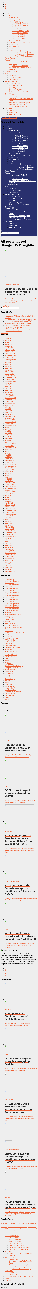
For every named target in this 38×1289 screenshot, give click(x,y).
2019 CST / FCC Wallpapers (22, 52)
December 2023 (10, 398)
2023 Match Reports (20, 37)
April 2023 (8, 412)
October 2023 (9, 401)
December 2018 (10, 508)
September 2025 (10, 359)
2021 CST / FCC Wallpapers (22, 56)
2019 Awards (9, 590)
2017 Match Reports (20, 25)
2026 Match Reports (12, 610)
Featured (9, 1223)
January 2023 (9, 418)
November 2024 (10, 377)
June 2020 (8, 475)
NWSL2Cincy (9, 664)
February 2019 (10, 505)
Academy (8, 612)
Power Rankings (10, 677)
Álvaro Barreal (31, 1227)
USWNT (8, 699)
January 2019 (9, 506)
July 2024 (8, 385)
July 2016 (8, 562)
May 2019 (8, 499)
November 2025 (10, 355)
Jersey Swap (13, 64)
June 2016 (8, 564)
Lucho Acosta (18, 1225)
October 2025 (9, 357)
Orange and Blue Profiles (13, 668)
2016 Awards (9, 579)
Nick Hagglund (10, 1228)
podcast (34, 1223)
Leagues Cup (14, 44)
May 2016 (8, 566)
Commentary (14, 79)
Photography (9, 671)
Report (25, 1227)
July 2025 (8, 363)
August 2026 (9, 339)
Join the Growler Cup (17, 105)
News (7, 662)
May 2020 (8, 477)
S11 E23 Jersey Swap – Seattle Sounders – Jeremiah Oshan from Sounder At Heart (18, 322)
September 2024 (10, 381)
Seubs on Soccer (10, 686)
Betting (7, 621)
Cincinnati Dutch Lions (17, 85)
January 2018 (9, 529)
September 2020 (10, 470)
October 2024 (9, 379)
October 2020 (9, 468)
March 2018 (9, 525)
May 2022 (8, 433)
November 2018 (10, 510)
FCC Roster (8, 636)
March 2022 (9, 436)
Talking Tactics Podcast (18, 62)
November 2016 (10, 554)
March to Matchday (20, 66)
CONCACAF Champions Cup (19, 42)
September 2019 (10, 492)
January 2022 (9, 440)
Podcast (8, 60)
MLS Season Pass (11, 72)
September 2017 (10, 536)
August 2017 (9, 538)
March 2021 (9, 459)
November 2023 (10, 399)
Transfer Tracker (15, 19)
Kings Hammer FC (16, 83)
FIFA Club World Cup (12, 638)
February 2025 (10, 372)
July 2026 (8, 340)
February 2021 (10, 460)
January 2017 (9, 551)
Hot (12, 1223)
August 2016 (9, 560)
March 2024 (9, 392)
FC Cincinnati (4, 1223)
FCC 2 (11, 48)
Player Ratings (9, 673)
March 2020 (9, 481)
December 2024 (10, 375)
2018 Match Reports (20, 27)
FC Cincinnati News (12, 1236)
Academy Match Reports (13, 614)
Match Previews (15, 40)
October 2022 (9, 423)
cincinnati (3, 1225)
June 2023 (8, 409)
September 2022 (10, 425)
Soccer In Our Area (12, 81)
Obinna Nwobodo (18, 1230)
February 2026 (10, 350)
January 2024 (9, 396)
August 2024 (9, 383)
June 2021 (8, 453)
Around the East (10, 618)
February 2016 (10, 571)
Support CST (10, 95)
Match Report (17, 1228)
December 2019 (10, 486)
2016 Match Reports (20, 23)
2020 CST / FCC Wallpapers (23, 54)
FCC (6, 1228)
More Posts (5, 306)
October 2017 (9, 534)
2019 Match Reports (20, 29)
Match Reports (14, 21)
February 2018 (10, 527)
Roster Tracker (10, 58)
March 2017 (9, 547)
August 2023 (9, 405)
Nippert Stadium (16, 1227)
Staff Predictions (15, 77)
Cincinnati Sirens (15, 87)
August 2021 (9, 449)
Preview (7, 680)
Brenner (22, 1227)
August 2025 (9, 361)
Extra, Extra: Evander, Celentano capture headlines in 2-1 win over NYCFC (18, 326)
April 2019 (8, 501)
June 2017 (8, 542)
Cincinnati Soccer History (13, 627)
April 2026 (8, 346)
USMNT (8, 697)
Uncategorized (10, 693)
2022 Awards (9, 601)
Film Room (13, 75)
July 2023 (8, 407)
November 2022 (10, 422)
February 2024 (10, 394)
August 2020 (9, 471)
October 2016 (9, 556)
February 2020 (10, 483)
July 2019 (8, 495)
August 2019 (9, 494)
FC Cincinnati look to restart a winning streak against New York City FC (20, 330)
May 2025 (8, 366)
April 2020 (8, 479)
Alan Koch (13, 1225)
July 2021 (8, 451)
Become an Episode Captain (19, 103)
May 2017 (8, 543)
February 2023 (10, 416)
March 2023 (9, 414)
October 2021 (9, 446)
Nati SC (7, 660)
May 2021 (8, 455)
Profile (7, 682)
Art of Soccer (9, 620)
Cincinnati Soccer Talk (25, 1223)
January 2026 (9, 351)
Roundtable (8, 684)
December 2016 (10, 553)
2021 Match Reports (20, 33)
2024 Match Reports (20, 39)
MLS (6, 658)
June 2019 (8, 497)
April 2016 (8, 567)
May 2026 (8, 344)
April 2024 (8, 390)
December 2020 (10, 464)
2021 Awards (9, 597)
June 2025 (8, 364)
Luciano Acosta (4, 1227)
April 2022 (8, 435)
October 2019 (9, 490)
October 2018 (9, 512)
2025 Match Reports (12, 608)
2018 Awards (9, 586)
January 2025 (9, 374)
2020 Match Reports (20, 31)
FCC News (8, 15)
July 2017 (8, 540)
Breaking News (14, 17)
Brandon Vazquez (30, 1225)
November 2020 (10, 466)
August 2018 (9, 516)
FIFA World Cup (10, 640)
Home (7, 13)
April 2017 (8, 545)
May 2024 (8, 388)
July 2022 (8, 429)
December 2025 (10, 353)
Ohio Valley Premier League (19, 91)
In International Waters (12, 647)
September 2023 (10, 403)
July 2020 (8, 473)
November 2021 (10, 444)
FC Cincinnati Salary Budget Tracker (19, 1277)
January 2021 (9, 462)
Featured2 (18, 1223)
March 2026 (9, 348)
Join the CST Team (16, 114)
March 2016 (9, 569)
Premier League (10, 679)
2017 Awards (9, 583)
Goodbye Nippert (11, 645)
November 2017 (10, 532)
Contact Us (9, 108)
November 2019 (10, 488)
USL (31, 1223)
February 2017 (10, 549)
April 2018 (8, 523)
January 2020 (9, 484)
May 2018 (8, 521)
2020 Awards (9, 594)
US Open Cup (14, 46)
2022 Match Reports (20, 35)
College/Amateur (15, 89)
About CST (13, 112)
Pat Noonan (7, 1225)
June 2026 (8, 342)
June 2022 (8, 431)
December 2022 (10, 420)
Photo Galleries (15, 50)
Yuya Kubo (10, 1227)
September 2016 (10, 558)
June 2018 (8, 519)
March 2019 (9, 503)
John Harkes (11, 1230)
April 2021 (8, 457)
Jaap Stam (23, 1225)
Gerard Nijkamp (4, 1230)
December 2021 (10, 442)
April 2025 (8, 368)
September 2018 (10, 514)
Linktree (8, 93)
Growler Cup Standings (21, 107)
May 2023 (8, 411)
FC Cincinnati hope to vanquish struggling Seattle (21, 320)
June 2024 (8, 387)
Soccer (21, 1228)
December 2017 (10, 530)
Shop (7, 1278)
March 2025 (9, 370)
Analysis (8, 73)
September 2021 (10, 447)
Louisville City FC (33, 1228)
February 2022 (10, 438)
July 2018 (8, 518)
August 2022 (9, 427)
